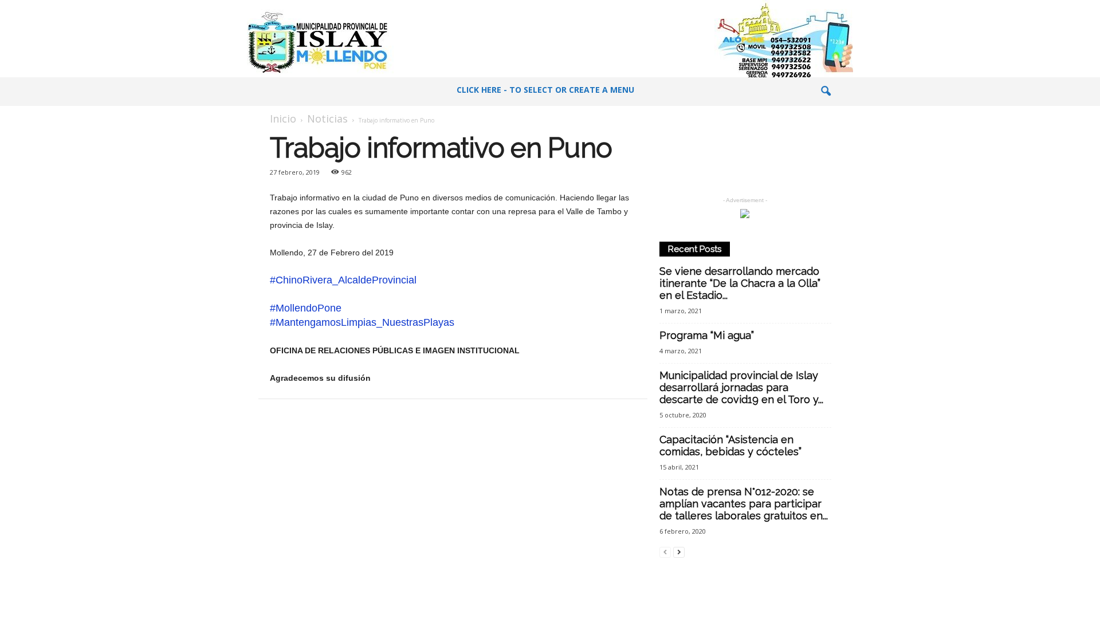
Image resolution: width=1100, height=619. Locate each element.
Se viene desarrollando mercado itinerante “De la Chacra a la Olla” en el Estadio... (739, 283)
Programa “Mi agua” (706, 335)
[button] (825, 91)
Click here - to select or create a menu (545, 89)
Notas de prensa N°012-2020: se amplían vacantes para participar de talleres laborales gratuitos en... (743, 504)
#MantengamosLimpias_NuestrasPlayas (362, 322)
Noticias (327, 118)
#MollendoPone (305, 308)
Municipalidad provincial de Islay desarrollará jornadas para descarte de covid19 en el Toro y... (741, 387)
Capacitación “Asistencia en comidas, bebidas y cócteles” (730, 445)
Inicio (283, 118)
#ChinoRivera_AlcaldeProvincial (343, 280)
